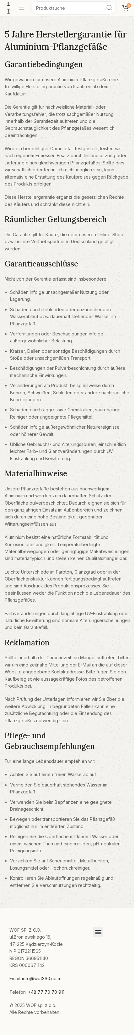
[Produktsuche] (109, 7)
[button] (98, 932)
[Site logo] (8, 7)
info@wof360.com (41, 978)
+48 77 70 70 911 (46, 992)
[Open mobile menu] (21, 8)
